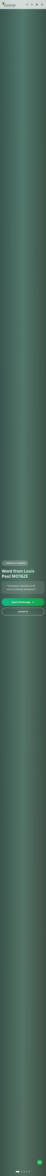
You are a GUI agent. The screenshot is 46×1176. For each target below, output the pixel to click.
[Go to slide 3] (24, 1171)
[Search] (27, 4)
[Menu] (42, 4)
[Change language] (37, 4)
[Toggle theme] (32, 4)
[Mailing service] (39, 1162)
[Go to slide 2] (20, 1171)
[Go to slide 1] (16, 1171)
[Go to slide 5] (29, 1171)
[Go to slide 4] (26, 1171)
